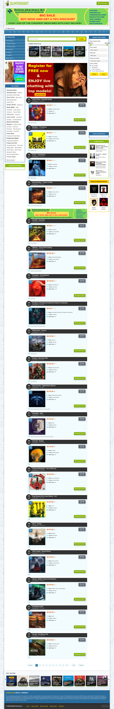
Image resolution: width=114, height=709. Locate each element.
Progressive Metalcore (12, 140)
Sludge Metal (10, 147)
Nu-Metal (9, 126)
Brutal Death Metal (11, 100)
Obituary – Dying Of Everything (42, 247)
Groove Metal (16, 112)
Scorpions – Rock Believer (40, 275)
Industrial (9, 119)
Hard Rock (10, 114)
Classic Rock (10, 102)
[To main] (16, 3)
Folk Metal (9, 109)
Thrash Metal (34, 243)
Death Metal (11, 105)
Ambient (20, 92)
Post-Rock (16, 131)
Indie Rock (19, 117)
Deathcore (19, 104)
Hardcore (17, 114)
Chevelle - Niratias (38, 441)
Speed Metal (18, 147)
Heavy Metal (11, 117)
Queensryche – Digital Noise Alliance (44, 385)
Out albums (9, 52)
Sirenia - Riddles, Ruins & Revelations (44, 579)
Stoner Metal (10, 150)
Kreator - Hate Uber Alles (40, 358)
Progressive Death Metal (13, 136)
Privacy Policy (53, 706)
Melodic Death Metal (12, 122)
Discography (35, 101)
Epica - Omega (36, 524)
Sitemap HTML (44, 706)
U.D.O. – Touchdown (38, 154)
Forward (81, 665)
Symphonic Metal (11, 152)
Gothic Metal (16, 109)
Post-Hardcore (17, 129)
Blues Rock (19, 97)
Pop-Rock (9, 129)
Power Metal (10, 133)
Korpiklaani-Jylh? (37, 606)
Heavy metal (33, 122)
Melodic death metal (35, 436)
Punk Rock (20, 145)
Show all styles (10, 160)
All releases (9, 55)
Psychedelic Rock (11, 145)
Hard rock (33, 298)
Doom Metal (11, 107)
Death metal (33, 270)
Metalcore (9, 124)
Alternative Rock (11, 92)
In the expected (96, 69)
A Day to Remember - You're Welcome (44, 468)
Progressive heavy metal (36, 409)
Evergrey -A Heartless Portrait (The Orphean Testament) (49, 303)
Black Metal (39, 270)
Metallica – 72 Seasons (39, 127)
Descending (95, 65)
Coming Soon (9, 49)
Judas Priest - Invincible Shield (42, 99)
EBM (17, 107)
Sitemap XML (34, 706)
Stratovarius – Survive (39, 330)
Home (28, 706)
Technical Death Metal (12, 154)
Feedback (61, 706)
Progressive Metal (46, 409)
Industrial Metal (17, 119)
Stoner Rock (18, 150)
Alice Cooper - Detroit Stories (41, 551)
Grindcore (9, 112)
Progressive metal (41, 326)
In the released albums (98, 71)
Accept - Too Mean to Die (40, 634)
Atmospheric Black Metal (13, 95)
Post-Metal (9, 131)
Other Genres (9, 58)
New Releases (10, 40)
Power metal (39, 205)
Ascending (94, 67)
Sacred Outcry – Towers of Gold (42, 182)
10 (66, 665)
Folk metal (42, 436)
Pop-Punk (15, 126)
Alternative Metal (11, 90)
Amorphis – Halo (37, 413)
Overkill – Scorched (38, 220)
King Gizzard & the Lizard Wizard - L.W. (44, 496)
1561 (74, 665)
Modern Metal (17, 124)
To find (81, 39)
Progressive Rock (12, 143)
